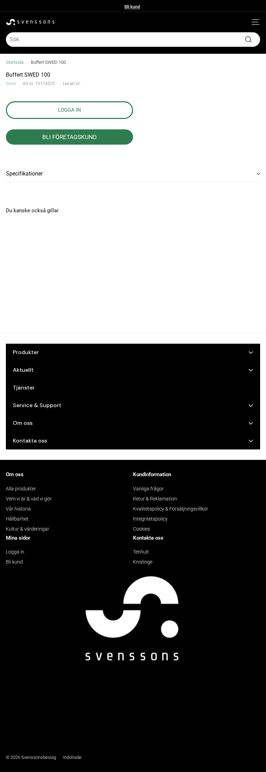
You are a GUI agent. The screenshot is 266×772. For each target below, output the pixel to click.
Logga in (15, 552)
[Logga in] (245, 22)
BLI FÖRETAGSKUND (69, 137)
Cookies (141, 529)
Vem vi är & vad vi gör (29, 498)
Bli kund (132, 5)
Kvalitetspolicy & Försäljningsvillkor (170, 509)
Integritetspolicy (150, 519)
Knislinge (142, 562)
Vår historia (18, 509)
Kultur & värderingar (27, 529)
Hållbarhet (17, 519)
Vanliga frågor (148, 488)
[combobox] (133, 39)
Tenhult (141, 552)
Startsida (15, 62)
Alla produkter (21, 488)
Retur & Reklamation (155, 498)
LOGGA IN (69, 110)
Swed (11, 83)
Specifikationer (24, 173)
